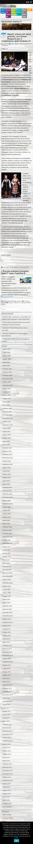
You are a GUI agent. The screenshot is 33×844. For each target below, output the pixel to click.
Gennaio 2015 (7, 807)
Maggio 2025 (7, 398)
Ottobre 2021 (7, 540)
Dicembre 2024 (7, 415)
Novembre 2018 (8, 655)
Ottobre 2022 (7, 501)
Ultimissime (3, 11)
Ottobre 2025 (7, 382)
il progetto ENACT (26, 302)
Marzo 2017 (6, 721)
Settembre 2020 (8, 583)
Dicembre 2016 (7, 731)
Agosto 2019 (7, 626)
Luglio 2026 (6, 352)
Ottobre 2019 (7, 619)
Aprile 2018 (6, 678)
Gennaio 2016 (7, 767)
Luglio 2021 (6, 550)
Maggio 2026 (7, 359)
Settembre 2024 (8, 425)
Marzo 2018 (6, 682)
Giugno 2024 (7, 435)
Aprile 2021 (6, 560)
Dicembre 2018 (7, 652)
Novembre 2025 (8, 379)
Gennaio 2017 (7, 728)
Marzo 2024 (6, 445)
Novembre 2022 (8, 497)
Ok (16, 840)
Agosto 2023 (7, 468)
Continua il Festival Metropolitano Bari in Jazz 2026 (15, 329)
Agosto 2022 (7, 507)
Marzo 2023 (6, 484)
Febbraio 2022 (7, 527)
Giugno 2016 (7, 751)
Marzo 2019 (6, 642)
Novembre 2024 (8, 418)
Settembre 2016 (8, 741)
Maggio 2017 (7, 715)
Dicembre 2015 (7, 770)
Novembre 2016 (8, 734)
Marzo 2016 (6, 761)
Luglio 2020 (6, 589)
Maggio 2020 (7, 596)
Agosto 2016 (7, 744)
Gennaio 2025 (7, 412)
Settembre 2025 (8, 385)
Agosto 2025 (7, 389)
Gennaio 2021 (7, 570)
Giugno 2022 (7, 514)
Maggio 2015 (7, 794)
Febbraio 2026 (7, 369)
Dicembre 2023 (7, 454)
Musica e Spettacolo (24, 13)
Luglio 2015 (6, 787)
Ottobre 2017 (7, 698)
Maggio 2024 (7, 438)
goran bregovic (14, 267)
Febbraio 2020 (7, 606)
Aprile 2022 (6, 520)
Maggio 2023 (7, 478)
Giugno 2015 (7, 790)
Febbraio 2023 (7, 487)
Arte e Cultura (19, 12)
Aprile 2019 (6, 639)
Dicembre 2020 (7, 573)
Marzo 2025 (6, 405)
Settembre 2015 (8, 780)
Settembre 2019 (8, 622)
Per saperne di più (7, 297)
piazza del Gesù (24, 267)
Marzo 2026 (6, 366)
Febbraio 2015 (7, 803)
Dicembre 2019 (7, 612)
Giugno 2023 (7, 474)
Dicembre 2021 (7, 533)
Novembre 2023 (8, 458)
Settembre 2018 (8, 662)
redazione (6, 44)
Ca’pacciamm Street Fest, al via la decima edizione (15, 340)
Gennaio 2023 (7, 491)
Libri (29, 10)
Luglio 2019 (6, 629)
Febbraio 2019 (7, 645)
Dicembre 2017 (7, 691)
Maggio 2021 (7, 557)
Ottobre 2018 (7, 659)
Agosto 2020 (7, 586)
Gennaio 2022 (7, 530)
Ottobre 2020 (7, 580)
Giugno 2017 (7, 711)
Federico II (6, 267)
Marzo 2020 (6, 603)
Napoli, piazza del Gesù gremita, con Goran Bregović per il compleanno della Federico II (16, 37)
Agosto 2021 (7, 547)
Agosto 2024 (7, 428)
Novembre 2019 (8, 616)
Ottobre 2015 (7, 777)
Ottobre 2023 (7, 461)
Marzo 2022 (6, 524)
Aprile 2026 (6, 362)
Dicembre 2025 (7, 375)
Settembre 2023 (8, 464)
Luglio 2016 (6, 747)
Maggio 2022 (7, 517)
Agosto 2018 (7, 665)
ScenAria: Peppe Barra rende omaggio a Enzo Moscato (15, 334)
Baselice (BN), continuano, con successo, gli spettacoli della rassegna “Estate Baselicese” (16, 318)
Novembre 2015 (8, 774)
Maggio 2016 (7, 754)
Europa (10, 302)
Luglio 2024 (6, 431)
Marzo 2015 (6, 800)
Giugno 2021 (7, 553)
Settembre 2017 (8, 701)
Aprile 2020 (6, 599)
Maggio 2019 (7, 636)
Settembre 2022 (8, 504)
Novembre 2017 (8, 695)
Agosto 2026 (7, 349)
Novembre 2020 (8, 576)
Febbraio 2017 (7, 724)
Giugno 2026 (7, 356)
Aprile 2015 (6, 797)
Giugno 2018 (7, 672)
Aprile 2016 (6, 757)
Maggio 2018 (7, 675)
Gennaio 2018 (7, 688)
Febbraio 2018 (7, 685)
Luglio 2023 (6, 471)
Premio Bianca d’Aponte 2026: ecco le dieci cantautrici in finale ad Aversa (16, 323)
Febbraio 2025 (7, 408)
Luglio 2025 (6, 392)
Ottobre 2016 (7, 738)
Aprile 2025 (6, 402)
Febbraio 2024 (7, 448)
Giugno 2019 (7, 632)
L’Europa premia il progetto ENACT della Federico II (15, 272)
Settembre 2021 (8, 543)
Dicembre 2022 (7, 494)
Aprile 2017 (6, 718)
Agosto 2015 (7, 784)
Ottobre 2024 (7, 421)
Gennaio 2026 (7, 372)
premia (3, 304)
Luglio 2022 (6, 510)
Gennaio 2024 (7, 451)
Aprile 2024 (6, 441)
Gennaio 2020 (7, 609)
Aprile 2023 (6, 481)
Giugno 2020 (7, 593)
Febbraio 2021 (7, 566)
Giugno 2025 (7, 395)
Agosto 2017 (7, 705)
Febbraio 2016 (7, 764)
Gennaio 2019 (7, 649)
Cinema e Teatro (14, 12)
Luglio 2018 (6, 668)
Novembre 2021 (8, 537)
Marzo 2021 (6, 563)
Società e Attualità (8, 13)
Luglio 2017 (6, 708)
